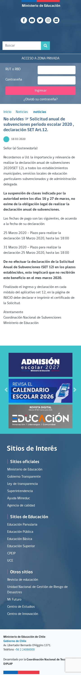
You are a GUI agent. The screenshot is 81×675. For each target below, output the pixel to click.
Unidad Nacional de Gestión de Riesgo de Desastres (37, 589)
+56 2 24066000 (25, 649)
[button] (6, 389)
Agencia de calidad (21, 505)
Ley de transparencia (22, 484)
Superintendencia (20, 491)
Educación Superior (21, 546)
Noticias (22, 112)
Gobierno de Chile (14, 641)
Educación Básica (19, 539)
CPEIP (11, 553)
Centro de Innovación (22, 614)
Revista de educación (22, 580)
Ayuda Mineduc (18, 498)
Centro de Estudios (21, 607)
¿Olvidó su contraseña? (41, 99)
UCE (10, 560)
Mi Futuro (14, 599)
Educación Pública (20, 532)
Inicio (7, 112)
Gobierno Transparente (24, 477)
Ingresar (41, 90)
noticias (39, 112)
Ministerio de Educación (41, 6)
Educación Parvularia (22, 524)
